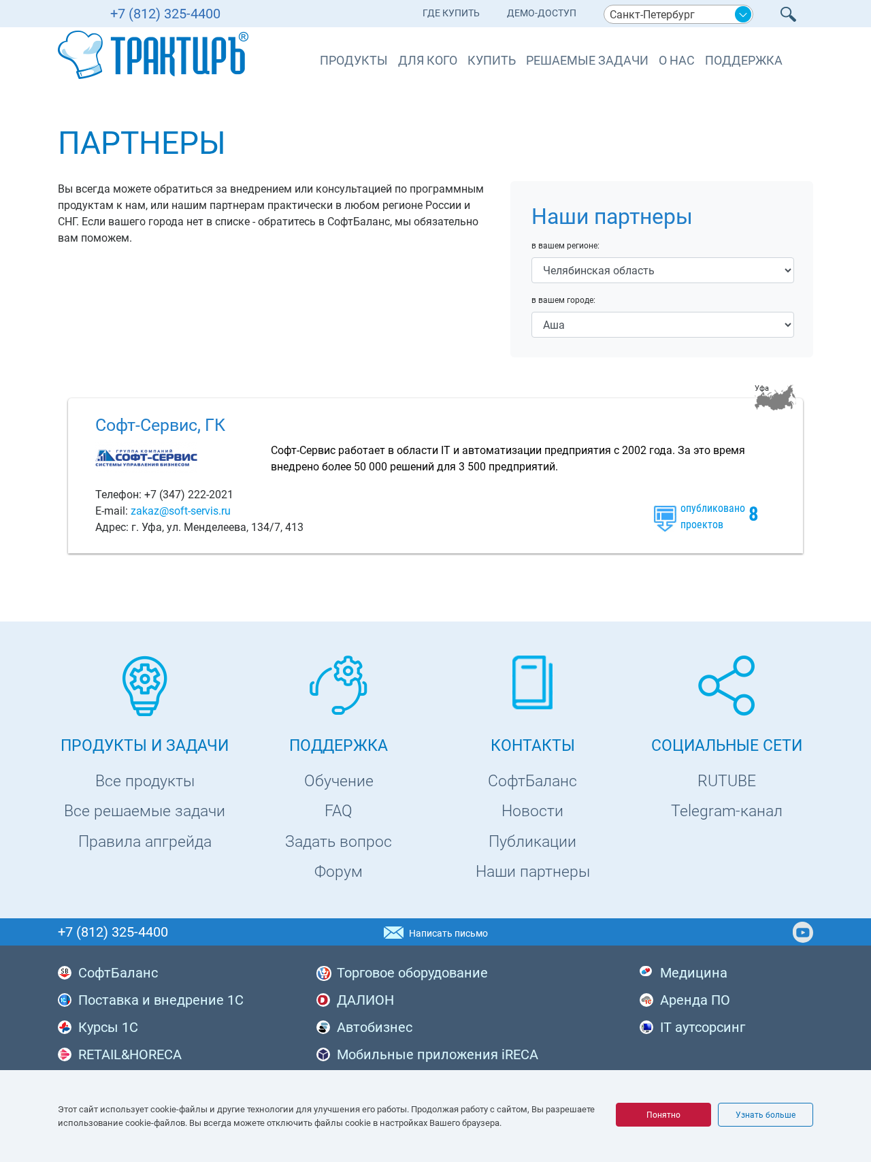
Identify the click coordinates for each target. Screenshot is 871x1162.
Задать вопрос (338, 842)
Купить (491, 60)
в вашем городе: (563, 300)
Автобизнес (374, 1027)
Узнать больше (765, 1115)
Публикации (532, 842)
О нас (677, 60)
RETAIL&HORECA (130, 1054)
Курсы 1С (108, 1027)
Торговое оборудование (412, 973)
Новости (532, 811)
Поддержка (744, 60)
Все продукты (145, 781)
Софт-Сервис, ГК (160, 425)
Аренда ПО (695, 1000)
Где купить (451, 12)
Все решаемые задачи (144, 811)
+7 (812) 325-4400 (165, 13)
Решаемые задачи (587, 60)
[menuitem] (451, 16)
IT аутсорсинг (702, 1027)
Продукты (354, 60)
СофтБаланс (532, 781)
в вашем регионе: (565, 246)
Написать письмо (448, 933)
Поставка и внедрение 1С (161, 1000)
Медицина (693, 973)
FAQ (338, 811)
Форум (338, 871)
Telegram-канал (727, 811)
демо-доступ (541, 12)
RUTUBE (726, 781)
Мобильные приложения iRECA (437, 1054)
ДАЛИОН (365, 1000)
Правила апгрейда (145, 842)
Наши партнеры (533, 871)
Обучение (339, 781)
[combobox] (678, 14)
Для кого (427, 60)
